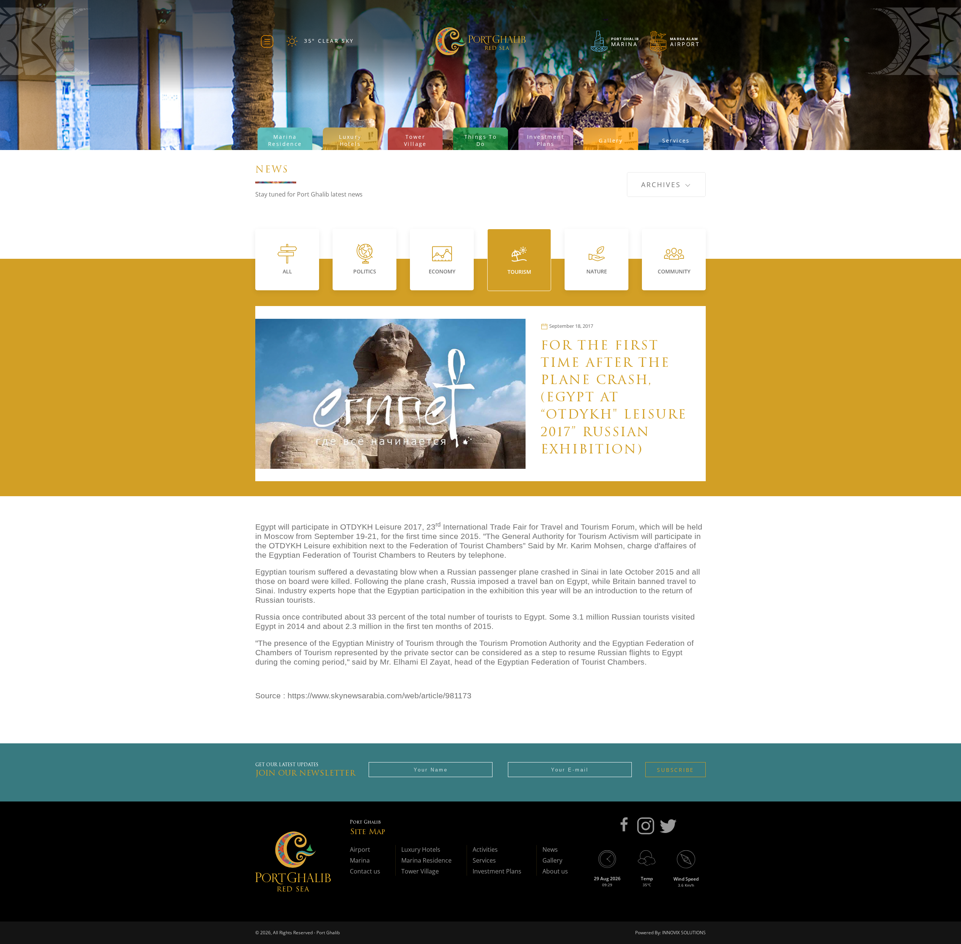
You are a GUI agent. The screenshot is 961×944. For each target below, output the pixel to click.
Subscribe (675, 769)
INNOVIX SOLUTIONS (683, 932)
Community (674, 271)
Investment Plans (497, 871)
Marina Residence (426, 860)
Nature (596, 271)
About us (555, 871)
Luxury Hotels (420, 849)
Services (484, 860)
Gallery (552, 860)
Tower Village (420, 871)
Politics (364, 271)
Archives (662, 184)
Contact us (365, 871)
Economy (442, 271)
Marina (360, 860)
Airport (360, 849)
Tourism (519, 271)
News (550, 849)
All (287, 271)
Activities (485, 849)
